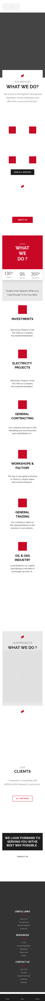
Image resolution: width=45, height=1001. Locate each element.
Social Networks (23, 976)
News (24, 956)
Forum (23, 943)
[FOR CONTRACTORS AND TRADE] (11, 6)
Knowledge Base (23, 946)
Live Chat (23, 969)
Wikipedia (24, 949)
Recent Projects (24, 925)
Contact (24, 973)
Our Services (24, 922)
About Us (23, 919)
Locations (24, 979)
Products (23, 929)
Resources (24, 952)
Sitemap (24, 982)
